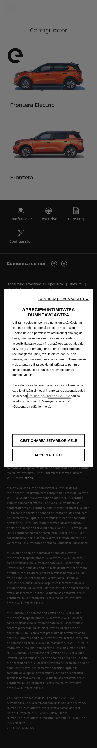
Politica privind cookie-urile (49, 396)
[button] (63, 299)
